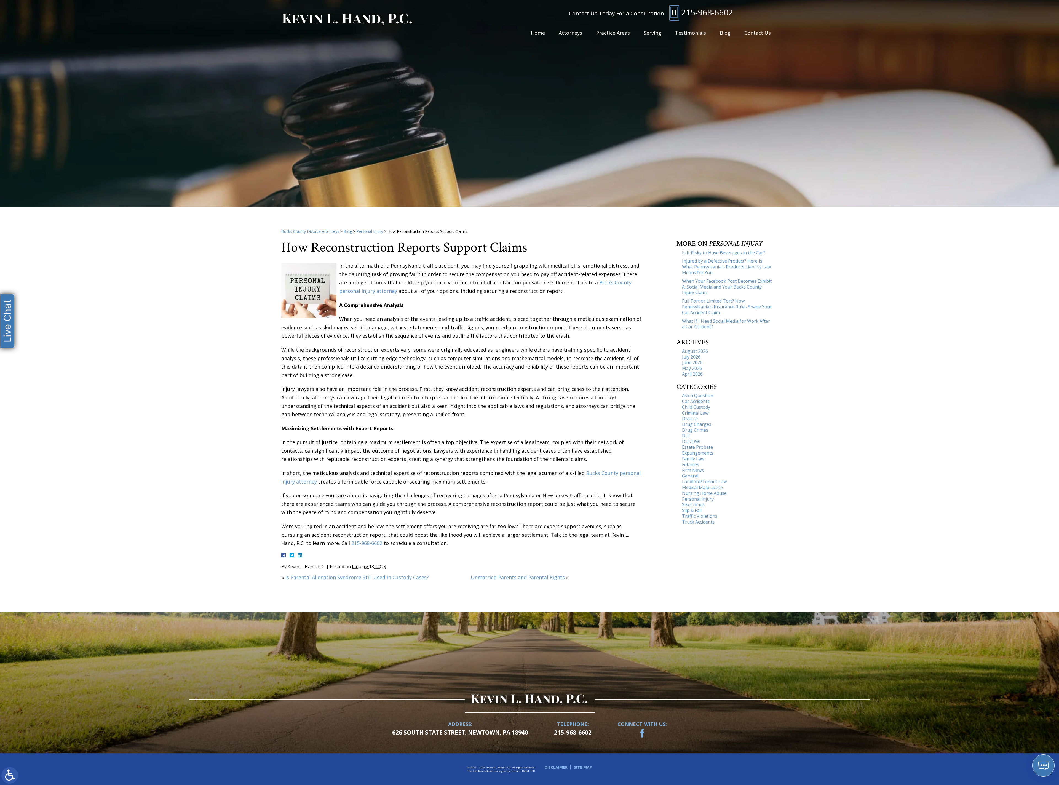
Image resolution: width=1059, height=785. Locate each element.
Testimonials (690, 33)
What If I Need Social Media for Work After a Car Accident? (726, 324)
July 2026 (691, 357)
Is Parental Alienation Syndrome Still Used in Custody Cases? (357, 577)
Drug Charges (696, 424)
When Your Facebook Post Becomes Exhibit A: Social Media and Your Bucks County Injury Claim (727, 287)
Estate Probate (697, 447)
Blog (725, 33)
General (690, 476)
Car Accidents (696, 401)
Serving (652, 33)
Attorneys (570, 33)
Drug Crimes (695, 430)
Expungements (697, 453)
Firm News (693, 470)
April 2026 (692, 374)
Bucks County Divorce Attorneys (310, 231)
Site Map (583, 767)
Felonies (690, 464)
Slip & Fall (692, 510)
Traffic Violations (699, 516)
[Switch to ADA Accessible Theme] (9, 775)
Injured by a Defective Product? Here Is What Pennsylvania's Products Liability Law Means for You (726, 267)
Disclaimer (556, 767)
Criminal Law (695, 413)
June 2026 (692, 362)
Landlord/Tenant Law (704, 482)
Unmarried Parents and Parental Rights (518, 577)
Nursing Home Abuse (704, 493)
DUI (686, 436)
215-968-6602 (707, 12)
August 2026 (695, 351)
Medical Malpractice (702, 487)
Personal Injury (369, 231)
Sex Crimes (693, 504)
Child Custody (696, 407)
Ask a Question (697, 395)
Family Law (693, 459)
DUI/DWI (691, 442)
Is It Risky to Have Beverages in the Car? (723, 253)
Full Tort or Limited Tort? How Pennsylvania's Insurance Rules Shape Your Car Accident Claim (727, 307)
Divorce (690, 418)
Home (538, 33)
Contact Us (757, 33)
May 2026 (692, 368)
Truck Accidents (698, 522)
